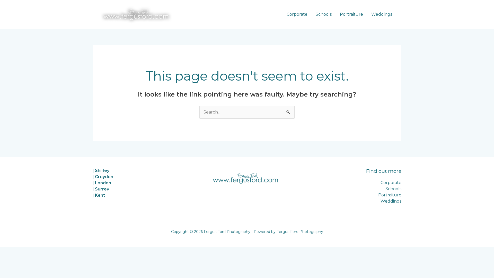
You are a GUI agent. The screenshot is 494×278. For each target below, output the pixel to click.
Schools (324, 14)
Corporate (297, 14)
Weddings (381, 14)
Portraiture (351, 14)
